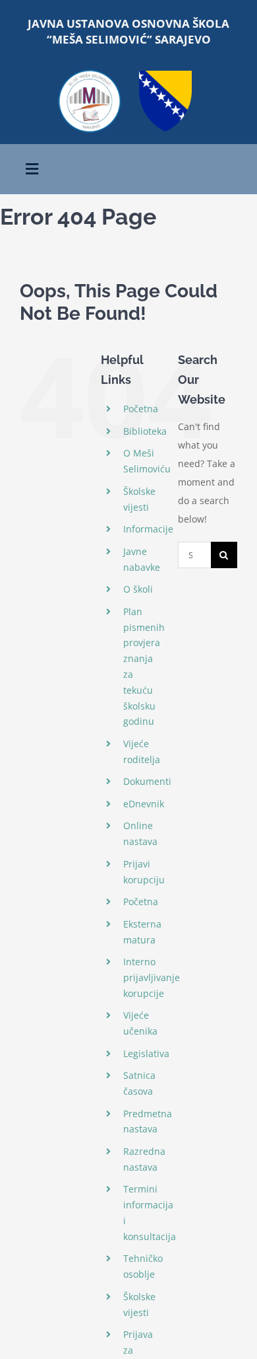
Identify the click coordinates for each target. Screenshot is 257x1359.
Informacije (148, 529)
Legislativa (146, 1053)
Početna (140, 408)
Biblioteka (145, 431)
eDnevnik (143, 803)
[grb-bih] (165, 75)
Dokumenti (147, 781)
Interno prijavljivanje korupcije (151, 977)
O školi (138, 589)
